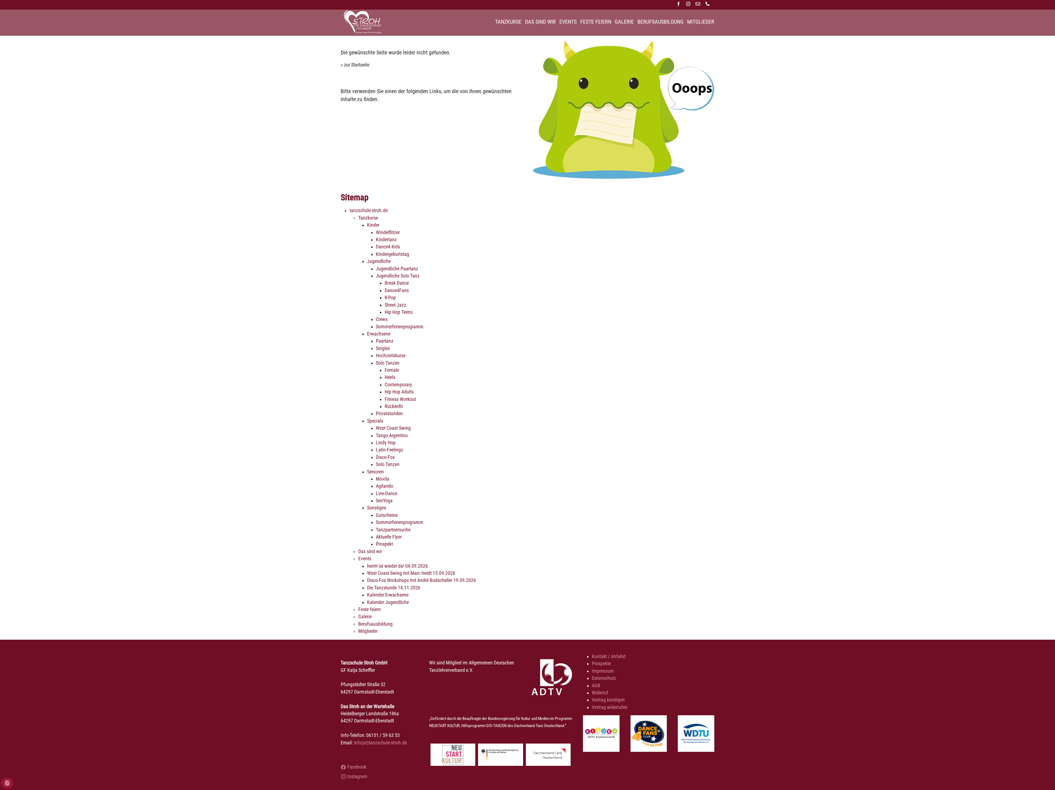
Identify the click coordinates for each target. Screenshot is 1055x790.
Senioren (375, 472)
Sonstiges (376, 508)
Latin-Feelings (389, 450)
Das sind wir (370, 551)
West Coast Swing (393, 428)
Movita (382, 479)
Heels (390, 377)
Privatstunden (389, 413)
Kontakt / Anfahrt (609, 656)
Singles (383, 348)
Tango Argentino (392, 435)
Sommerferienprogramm (399, 326)
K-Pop (390, 297)
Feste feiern (369, 609)
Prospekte (601, 663)
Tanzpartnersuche (393, 530)
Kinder (373, 225)
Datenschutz (604, 678)
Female (392, 370)
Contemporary (398, 384)
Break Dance (397, 283)
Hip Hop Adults (399, 392)
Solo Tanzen (387, 363)
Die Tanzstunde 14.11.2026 (393, 588)
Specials (375, 421)
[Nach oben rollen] (1042, 777)
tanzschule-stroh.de (368, 210)
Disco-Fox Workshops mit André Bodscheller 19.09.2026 (421, 580)
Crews (382, 319)
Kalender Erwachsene (388, 595)
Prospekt (384, 544)
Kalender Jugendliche (388, 602)
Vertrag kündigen (608, 700)
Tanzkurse (368, 218)
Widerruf (600, 692)
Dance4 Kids (388, 247)
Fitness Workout (400, 399)
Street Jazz (395, 305)
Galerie (365, 616)
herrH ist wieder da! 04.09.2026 (397, 566)
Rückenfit (394, 406)
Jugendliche (379, 261)
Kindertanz (386, 239)
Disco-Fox (385, 457)
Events (364, 558)
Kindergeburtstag (392, 254)
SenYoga (384, 500)
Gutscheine (387, 515)
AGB (596, 685)
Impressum (603, 671)
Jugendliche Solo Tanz (398, 276)
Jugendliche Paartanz (397, 268)
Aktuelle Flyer (389, 537)
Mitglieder (367, 631)
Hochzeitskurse (391, 355)
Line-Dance (386, 493)
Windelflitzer (388, 232)
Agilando (384, 486)
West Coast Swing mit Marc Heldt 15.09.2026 (411, 573)
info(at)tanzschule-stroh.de (380, 742)
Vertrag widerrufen (610, 707)
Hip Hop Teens (399, 312)
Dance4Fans (397, 290)
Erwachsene (378, 334)
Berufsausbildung (375, 624)
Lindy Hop (386, 442)
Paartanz (384, 341)
